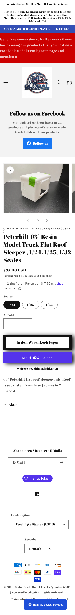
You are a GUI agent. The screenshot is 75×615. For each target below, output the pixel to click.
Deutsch (35, 549)
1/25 (30, 305)
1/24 (12, 305)
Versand (8, 275)
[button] (6, 83)
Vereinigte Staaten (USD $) (35, 524)
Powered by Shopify (25, 592)
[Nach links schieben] (28, 220)
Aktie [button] (13, 404)
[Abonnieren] (62, 462)
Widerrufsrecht (54, 592)
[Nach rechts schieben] (47, 220)
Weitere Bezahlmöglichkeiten (37, 368)
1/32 (49, 305)
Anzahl (8, 315)
